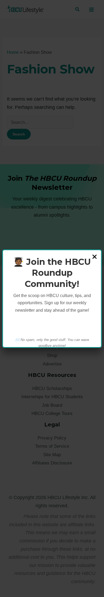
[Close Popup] (94, 257)
